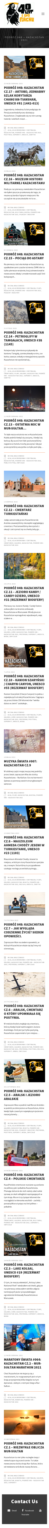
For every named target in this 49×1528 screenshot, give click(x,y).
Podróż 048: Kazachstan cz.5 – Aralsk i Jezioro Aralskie (24, 1095)
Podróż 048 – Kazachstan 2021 (28, 133)
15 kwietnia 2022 (11, 833)
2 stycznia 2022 (11, 1002)
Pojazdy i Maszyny (27, 214)
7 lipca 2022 (9, 672)
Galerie (23, 373)
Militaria (19, 212)
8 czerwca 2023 (11, 250)
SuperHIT (17, 135)
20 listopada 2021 (12, 1087)
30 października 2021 (13, 1171)
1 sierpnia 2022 (11, 502)
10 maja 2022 (9, 757)
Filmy (39, 288)
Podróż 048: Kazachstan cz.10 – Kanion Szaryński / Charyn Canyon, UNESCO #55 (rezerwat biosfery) (24, 682)
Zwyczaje (21, 463)
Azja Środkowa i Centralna (24, 130)
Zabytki (32, 135)
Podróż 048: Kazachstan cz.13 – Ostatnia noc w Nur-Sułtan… (24, 424)
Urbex (15, 1051)
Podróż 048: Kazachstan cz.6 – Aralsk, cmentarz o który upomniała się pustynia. (24, 1012)
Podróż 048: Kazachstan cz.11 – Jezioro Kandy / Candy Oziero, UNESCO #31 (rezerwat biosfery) (24, 594)
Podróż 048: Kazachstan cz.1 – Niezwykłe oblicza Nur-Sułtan (24, 1447)
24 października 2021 (13, 1260)
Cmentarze (8, 373)
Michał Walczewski (16, 128)
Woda (6, 636)
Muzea (27, 212)
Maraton (19, 1400)
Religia (22, 884)
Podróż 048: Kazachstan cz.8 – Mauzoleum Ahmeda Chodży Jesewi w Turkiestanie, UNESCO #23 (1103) (24, 845)
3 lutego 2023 (10, 328)
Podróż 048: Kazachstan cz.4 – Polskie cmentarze (24, 1177)
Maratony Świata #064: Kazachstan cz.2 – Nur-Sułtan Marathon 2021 (22, 1363)
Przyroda (23, 634)
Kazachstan (9, 133)
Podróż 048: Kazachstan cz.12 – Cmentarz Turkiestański (24, 510)
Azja (9, 130)
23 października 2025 (13, 84)
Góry (13, 632)
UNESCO (25, 135)
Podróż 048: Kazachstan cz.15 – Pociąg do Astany (24, 256)
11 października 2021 (13, 1355)
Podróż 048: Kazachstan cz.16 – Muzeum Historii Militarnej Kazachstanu (24, 179)
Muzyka (32, 795)
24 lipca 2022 (10, 584)
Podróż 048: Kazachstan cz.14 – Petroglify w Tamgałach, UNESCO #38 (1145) (24, 338)
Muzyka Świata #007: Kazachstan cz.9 (20, 763)
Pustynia (8, 135)
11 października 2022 (13, 416)
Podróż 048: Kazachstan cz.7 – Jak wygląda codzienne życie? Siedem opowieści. (24, 930)
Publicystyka (10, 463)
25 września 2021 (11, 1439)
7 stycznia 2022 (11, 920)
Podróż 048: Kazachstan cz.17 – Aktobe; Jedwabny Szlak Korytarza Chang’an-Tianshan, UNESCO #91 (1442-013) (24, 95)
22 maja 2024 (9, 171)
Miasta (26, 882)
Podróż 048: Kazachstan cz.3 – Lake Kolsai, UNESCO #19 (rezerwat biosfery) (24, 1270)
